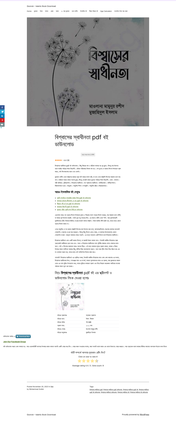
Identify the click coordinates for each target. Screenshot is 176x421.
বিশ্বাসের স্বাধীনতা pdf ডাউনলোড (112, 390)
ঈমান (52, 387)
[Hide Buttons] (1, 128)
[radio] (79, 361)
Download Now (24, 336)
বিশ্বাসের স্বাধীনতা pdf (96, 390)
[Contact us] (2, 124)
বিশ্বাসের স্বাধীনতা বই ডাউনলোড (139, 392)
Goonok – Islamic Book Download (41, 6)
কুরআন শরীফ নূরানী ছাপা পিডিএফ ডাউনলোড (70, 210)
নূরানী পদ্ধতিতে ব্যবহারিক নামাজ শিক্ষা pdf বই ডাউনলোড (74, 198)
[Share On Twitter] (2, 112)
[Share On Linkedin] (2, 116)
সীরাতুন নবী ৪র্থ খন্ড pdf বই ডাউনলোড (68, 204)
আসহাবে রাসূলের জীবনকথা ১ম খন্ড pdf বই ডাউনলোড (73, 201)
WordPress (144, 414)
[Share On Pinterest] (2, 120)
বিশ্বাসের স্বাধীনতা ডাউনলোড (109, 392)
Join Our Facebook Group (14, 342)
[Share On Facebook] (2, 107)
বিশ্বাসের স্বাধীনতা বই (123, 392)
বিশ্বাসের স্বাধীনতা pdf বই (130, 390)
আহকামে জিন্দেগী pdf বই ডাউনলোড (67, 207)
